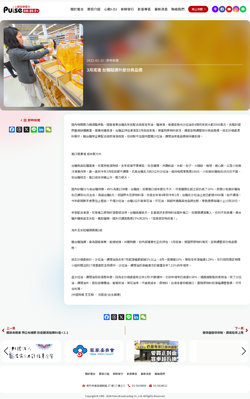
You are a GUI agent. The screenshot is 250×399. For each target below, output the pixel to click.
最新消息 (161, 9)
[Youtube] (229, 9)
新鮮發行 (127, 9)
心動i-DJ (110, 9)
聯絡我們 (177, 9)
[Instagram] (236, 9)
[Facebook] (222, 9)
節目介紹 (93, 9)
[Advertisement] (30, 165)
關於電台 (77, 9)
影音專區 (144, 9)
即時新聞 (112, 60)
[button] (243, 351)
